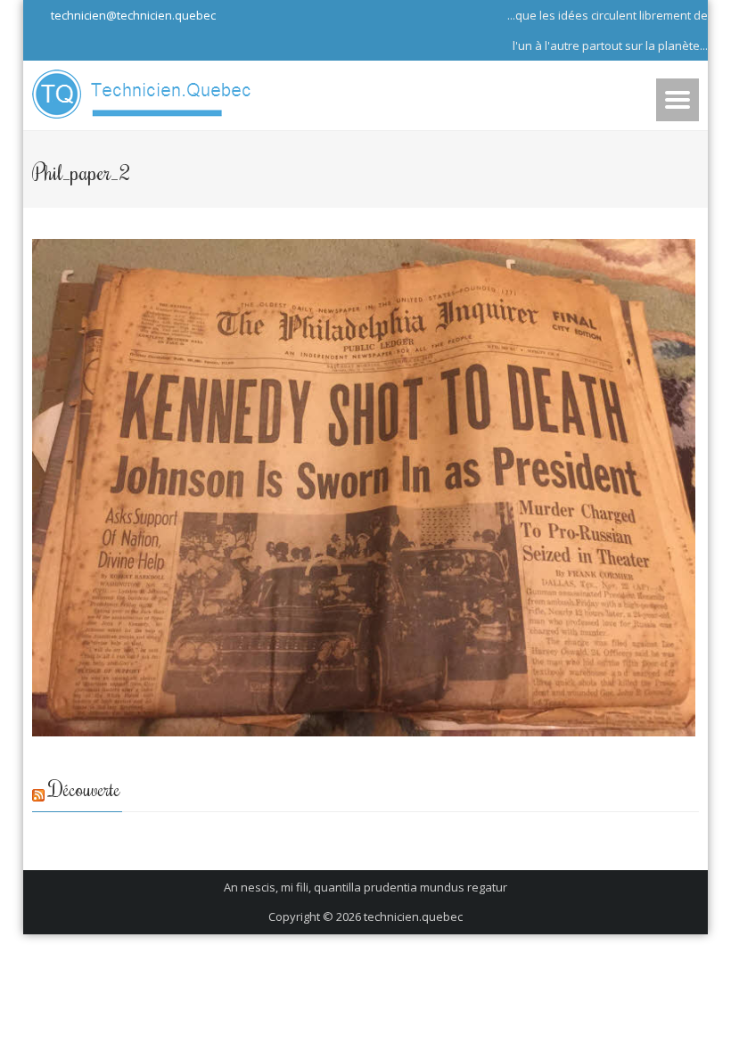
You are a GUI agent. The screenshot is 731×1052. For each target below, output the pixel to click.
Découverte (84, 788)
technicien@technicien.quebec (132, 15)
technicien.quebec (413, 916)
